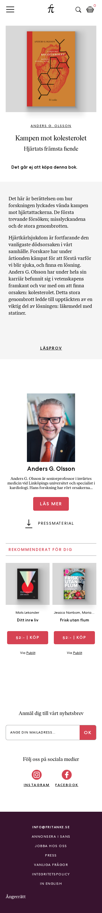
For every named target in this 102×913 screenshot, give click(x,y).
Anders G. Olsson (51, 126)
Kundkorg (90, 10)
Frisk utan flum (74, 620)
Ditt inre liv (27, 620)
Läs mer (51, 503)
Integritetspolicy (51, 874)
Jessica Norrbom (67, 612)
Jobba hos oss (51, 846)
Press (51, 855)
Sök (78, 10)
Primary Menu (10, 9)
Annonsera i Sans (51, 836)
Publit (30, 653)
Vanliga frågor (51, 864)
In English (51, 883)
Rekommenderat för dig (40, 549)
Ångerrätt (16, 896)
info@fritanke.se (51, 827)
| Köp (27, 637)
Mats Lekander (27, 612)
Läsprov (51, 348)
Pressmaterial (56, 523)
